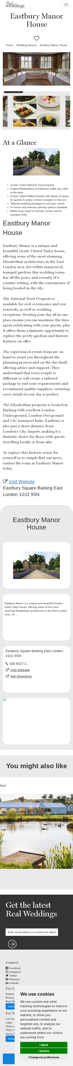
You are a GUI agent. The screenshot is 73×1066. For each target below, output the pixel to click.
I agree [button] (43, 1044)
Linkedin (13, 983)
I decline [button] (44, 1050)
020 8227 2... (19, 663)
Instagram (14, 971)
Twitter (12, 975)
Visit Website (22, 481)
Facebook (14, 968)
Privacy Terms (14, 997)
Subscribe (14, 1006)
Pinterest (13, 979)
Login (9, 1022)
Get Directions (21, 676)
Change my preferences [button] (43, 1057)
